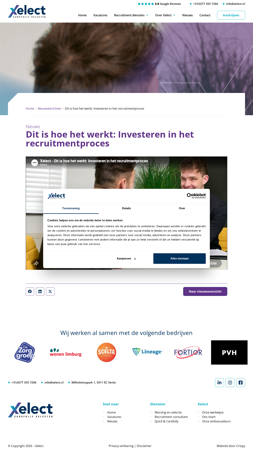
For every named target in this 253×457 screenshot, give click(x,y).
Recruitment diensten (129, 15)
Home (82, 15)
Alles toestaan (179, 258)
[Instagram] (230, 382)
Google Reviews (168, 4)
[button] (30, 291)
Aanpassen (124, 258)
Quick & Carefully (166, 421)
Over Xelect (163, 15)
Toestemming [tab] (71, 208)
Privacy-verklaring (121, 446)
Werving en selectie (168, 412)
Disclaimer (144, 446)
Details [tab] (126, 208)
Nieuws (187, 15)
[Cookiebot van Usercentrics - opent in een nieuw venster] (189, 196)
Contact (204, 15)
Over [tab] (182, 208)
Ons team (209, 417)
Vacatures (100, 15)
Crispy (240, 446)
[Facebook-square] (240, 382)
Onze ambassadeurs (216, 421)
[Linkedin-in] (219, 382)
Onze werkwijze (213, 412)
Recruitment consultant (171, 417)
